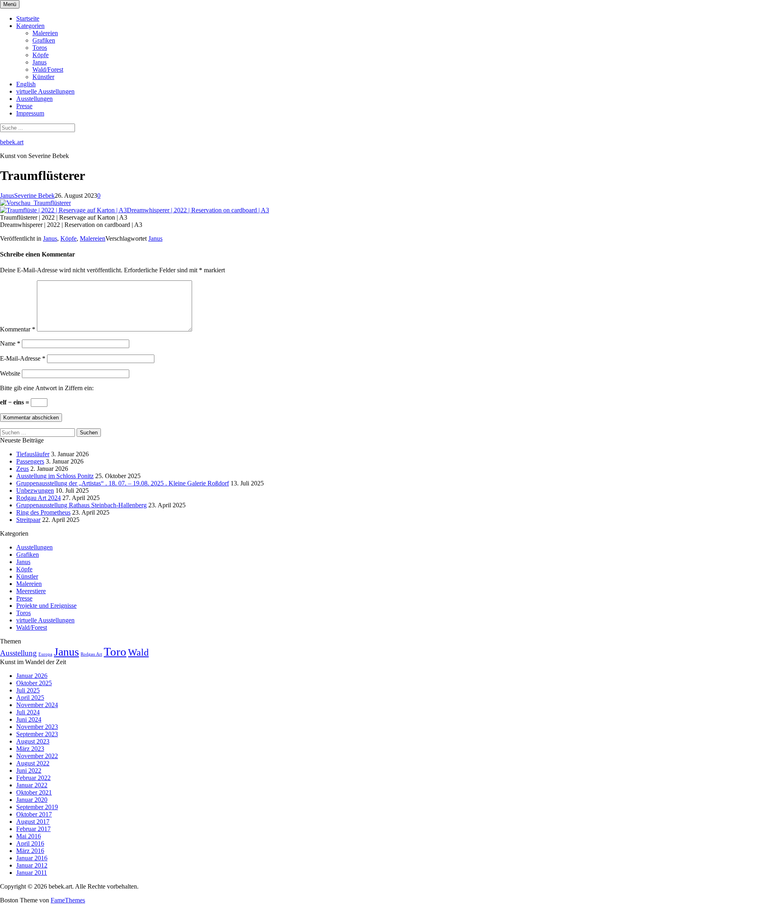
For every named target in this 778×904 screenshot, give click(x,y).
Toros (39, 47)
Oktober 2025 (34, 683)
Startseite (27, 18)
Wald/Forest (47, 69)
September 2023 (37, 734)
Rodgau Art (91, 654)
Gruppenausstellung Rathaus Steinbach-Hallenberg (81, 505)
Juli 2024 (28, 712)
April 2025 (30, 697)
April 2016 (30, 843)
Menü (9, 4)
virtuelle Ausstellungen (45, 91)
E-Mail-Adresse (22, 358)
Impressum (30, 113)
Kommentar (17, 329)
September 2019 (37, 807)
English (26, 84)
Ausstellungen (34, 98)
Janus (39, 62)
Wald (138, 652)
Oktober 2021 (34, 792)
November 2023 (37, 726)
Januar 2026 (31, 675)
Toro (115, 651)
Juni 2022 (28, 770)
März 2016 (30, 850)
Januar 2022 (31, 785)
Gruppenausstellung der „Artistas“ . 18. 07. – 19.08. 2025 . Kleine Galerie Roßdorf (122, 483)
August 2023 (32, 741)
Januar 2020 (31, 799)
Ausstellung (18, 653)
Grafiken (43, 40)
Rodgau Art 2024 (38, 497)
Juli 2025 (28, 690)
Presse (24, 106)
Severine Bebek (34, 195)
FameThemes (68, 900)
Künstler (43, 76)
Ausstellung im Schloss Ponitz (55, 475)
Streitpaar (28, 519)
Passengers (30, 461)
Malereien (45, 33)
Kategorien (30, 25)
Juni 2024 (28, 719)
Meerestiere (31, 591)
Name (10, 343)
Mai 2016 (28, 836)
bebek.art (12, 142)
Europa (45, 654)
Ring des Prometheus (43, 512)
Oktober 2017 (34, 814)
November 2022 (37, 755)
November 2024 (37, 704)
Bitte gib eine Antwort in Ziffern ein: (47, 388)
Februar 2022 (33, 777)
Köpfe (40, 54)
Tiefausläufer (32, 454)
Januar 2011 (31, 872)
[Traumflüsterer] (35, 202)
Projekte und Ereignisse (46, 605)
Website (10, 373)
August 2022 (32, 763)
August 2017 (32, 821)
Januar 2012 (31, 865)
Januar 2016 (31, 858)
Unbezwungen (35, 490)
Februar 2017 (33, 828)
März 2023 (30, 748)
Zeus (22, 468)
